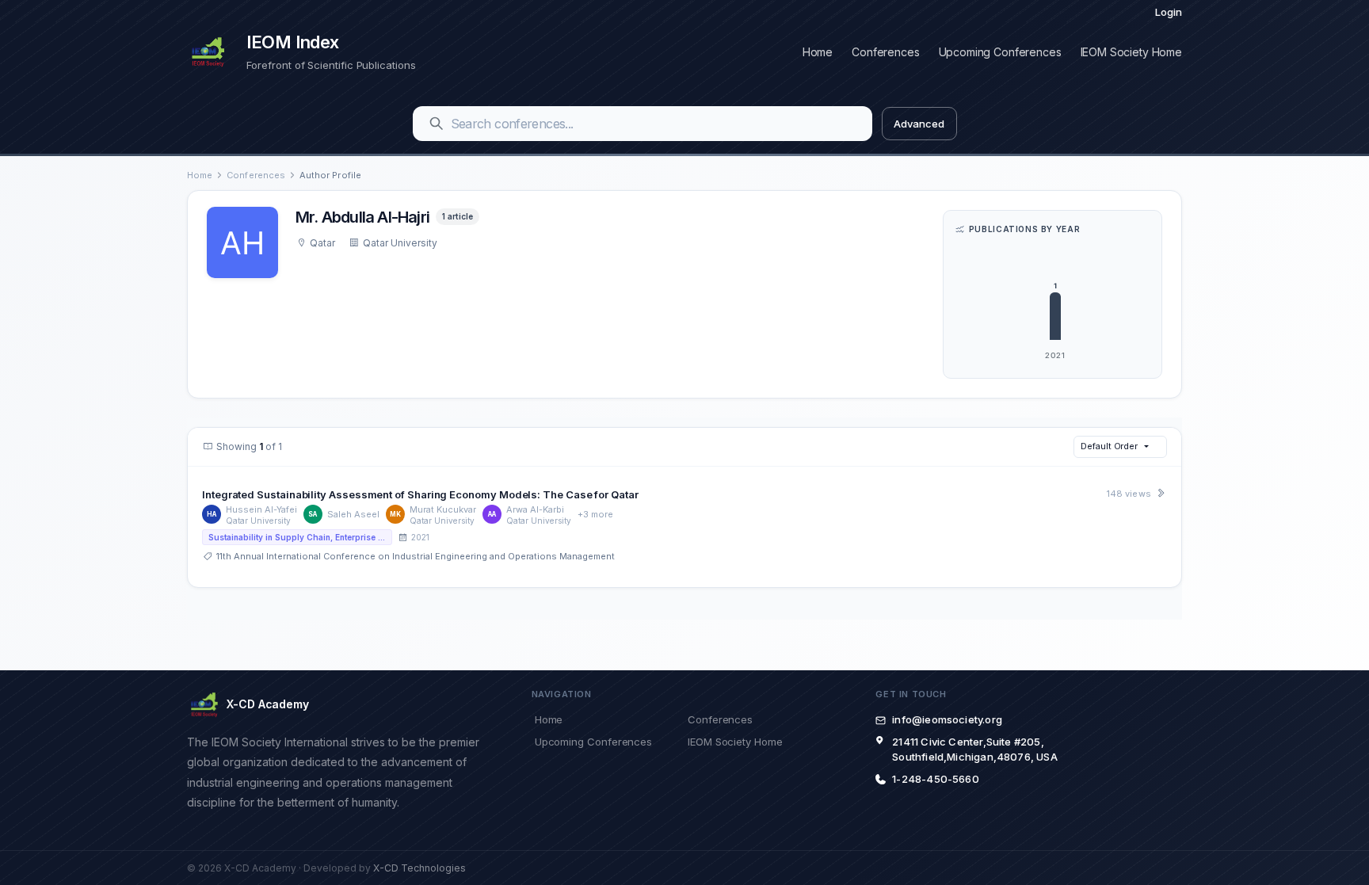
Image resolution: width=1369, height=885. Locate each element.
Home (818, 52)
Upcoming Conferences (1000, 52)
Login (1168, 12)
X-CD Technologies (419, 868)
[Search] (436, 124)
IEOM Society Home (1131, 52)
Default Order (1109, 446)
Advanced (919, 123)
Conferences (885, 52)
